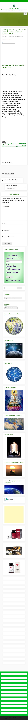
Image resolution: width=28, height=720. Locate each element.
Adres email (6, 230)
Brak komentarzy (20, 36)
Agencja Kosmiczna (12, 272)
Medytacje (10, 268)
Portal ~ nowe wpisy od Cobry (13, 270)
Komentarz (6, 206)
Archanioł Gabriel (7, 39)
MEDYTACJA (14, 8)
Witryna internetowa (8, 237)
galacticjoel (12, 36)
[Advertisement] (14, 514)
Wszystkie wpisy (11, 266)
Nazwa (4, 224)
